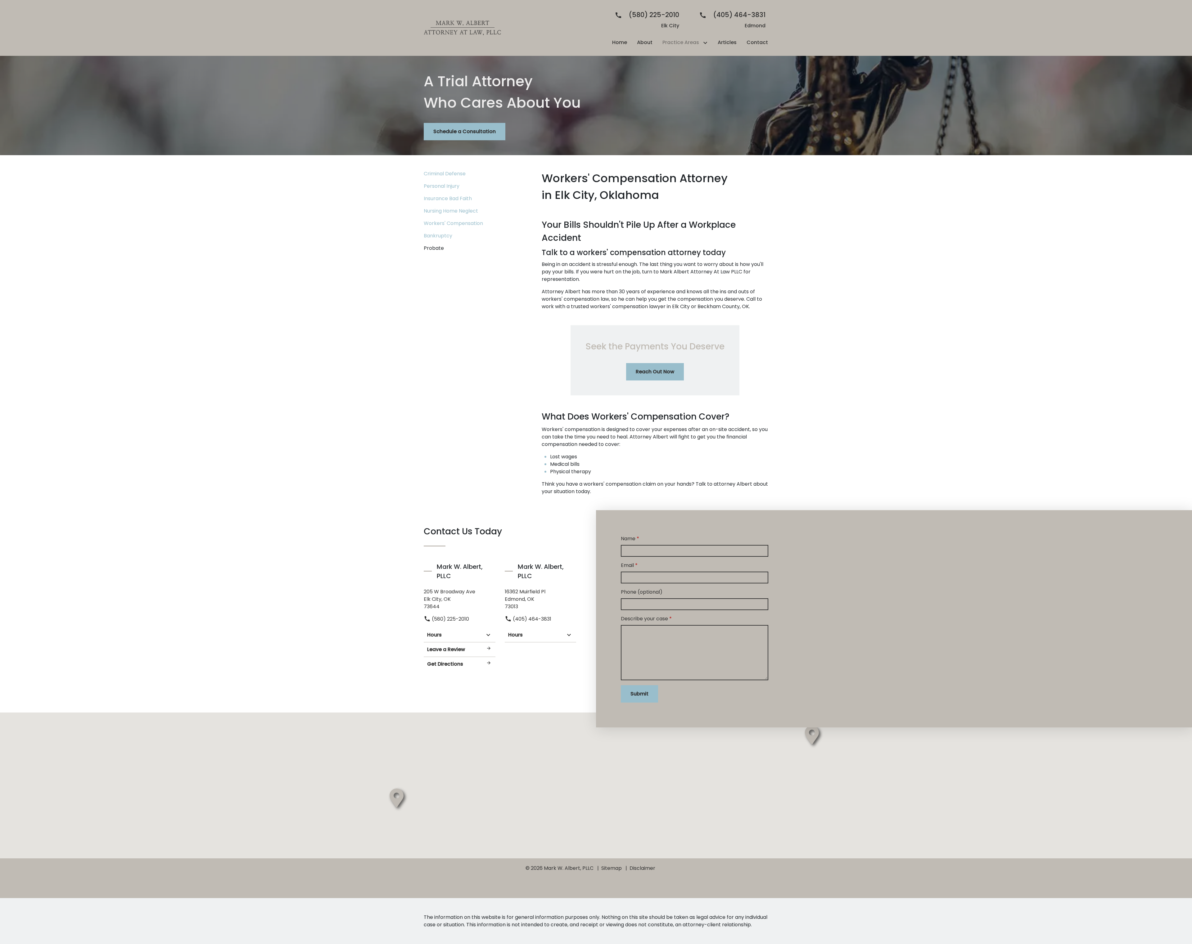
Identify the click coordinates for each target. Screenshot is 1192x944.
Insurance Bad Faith (448, 198)
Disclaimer (642, 868)
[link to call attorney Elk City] (644, 19)
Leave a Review (446, 649)
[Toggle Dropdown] (706, 43)
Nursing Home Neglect (451, 210)
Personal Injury (441, 186)
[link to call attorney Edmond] (730, 19)
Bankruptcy (438, 235)
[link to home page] (462, 27)
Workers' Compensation (453, 223)
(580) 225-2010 (450, 619)
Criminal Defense (445, 173)
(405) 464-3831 (531, 619)
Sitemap (611, 868)
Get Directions (445, 664)
